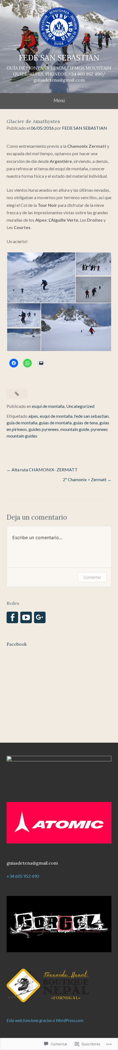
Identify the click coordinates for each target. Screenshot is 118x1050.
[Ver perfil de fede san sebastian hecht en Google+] (40, 617)
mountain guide (74, 429)
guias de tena (85, 422)
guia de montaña (22, 422)
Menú (59, 100)
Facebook (17, 644)
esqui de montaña (48, 406)
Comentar (92, 577)
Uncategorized (80, 406)
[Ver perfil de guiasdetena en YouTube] (26, 617)
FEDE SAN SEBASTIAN (59, 58)
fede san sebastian (91, 416)
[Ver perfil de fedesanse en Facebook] (12, 617)
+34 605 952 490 (23, 876)
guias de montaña (55, 422)
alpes (33, 416)
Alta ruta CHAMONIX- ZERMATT (45, 469)
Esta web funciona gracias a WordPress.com (45, 1020)
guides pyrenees (44, 429)
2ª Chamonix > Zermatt (84, 479)
